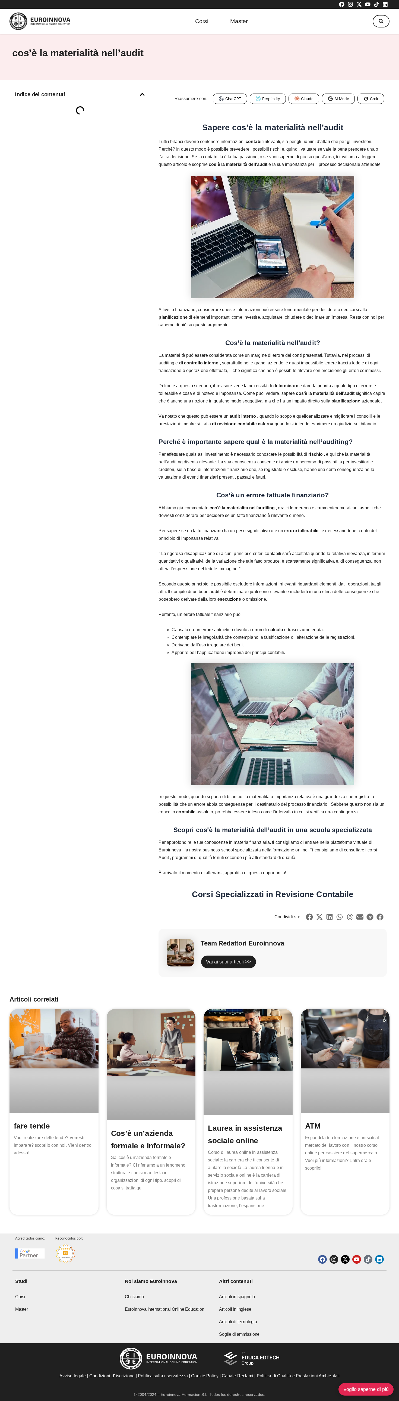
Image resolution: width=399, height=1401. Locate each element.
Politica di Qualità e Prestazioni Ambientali (298, 1376)
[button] (381, 21)
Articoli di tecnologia (238, 1321)
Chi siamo (134, 1296)
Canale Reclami (238, 1376)
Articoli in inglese (235, 1309)
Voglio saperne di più (366, 1389)
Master (239, 21)
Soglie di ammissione (239, 1334)
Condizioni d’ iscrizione (112, 1376)
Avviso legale (72, 1376)
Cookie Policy (204, 1376)
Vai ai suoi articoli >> (228, 962)
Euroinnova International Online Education (164, 1309)
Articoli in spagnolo (237, 1296)
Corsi (201, 21)
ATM (313, 1126)
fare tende (32, 1126)
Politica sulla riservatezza (163, 1376)
